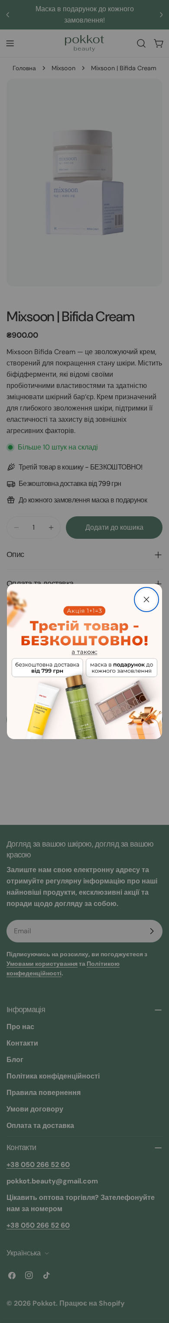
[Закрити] (146, 599)
